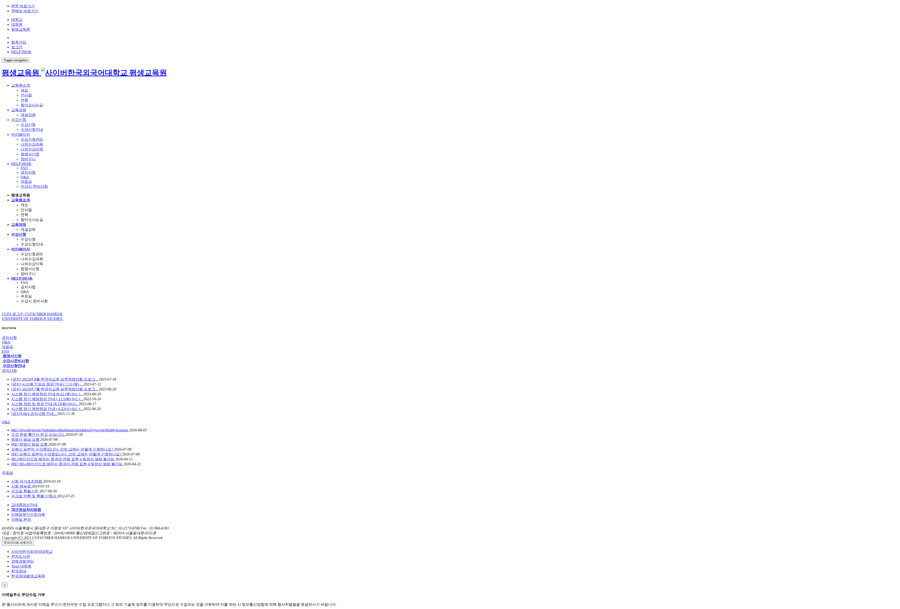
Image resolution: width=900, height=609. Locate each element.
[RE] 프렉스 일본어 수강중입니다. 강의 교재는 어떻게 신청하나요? (66, 454)
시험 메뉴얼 (21, 486)
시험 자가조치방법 (27, 481)
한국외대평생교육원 (28, 576)
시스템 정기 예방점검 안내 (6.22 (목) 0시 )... (47, 394)
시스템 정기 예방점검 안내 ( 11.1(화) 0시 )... (47, 399)
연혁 (24, 100)
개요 (24, 90)
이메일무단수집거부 (28, 515)
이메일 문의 (21, 519)
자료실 (26, 181)
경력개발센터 (22, 561)
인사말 (26, 95)
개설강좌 (28, 115)
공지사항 (28, 172)
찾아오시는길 (32, 105)
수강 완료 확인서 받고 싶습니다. (38, 435)
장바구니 (28, 159)
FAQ (24, 168)
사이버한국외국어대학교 (31, 552)
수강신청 (28, 125)
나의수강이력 (32, 149)
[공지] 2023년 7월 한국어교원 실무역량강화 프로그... (55, 389)
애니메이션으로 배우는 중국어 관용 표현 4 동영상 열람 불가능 (63, 459)
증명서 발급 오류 (25, 439)
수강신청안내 (32, 130)
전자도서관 (20, 556)
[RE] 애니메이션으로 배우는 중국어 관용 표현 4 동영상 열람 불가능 (67, 464)
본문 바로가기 (23, 6)
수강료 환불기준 (25, 491)
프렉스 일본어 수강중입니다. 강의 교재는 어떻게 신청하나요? (62, 449)
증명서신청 (30, 154)
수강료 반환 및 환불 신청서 (34, 496)
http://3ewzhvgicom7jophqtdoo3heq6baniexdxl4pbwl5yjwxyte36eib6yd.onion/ (70, 430)
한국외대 (18, 571)
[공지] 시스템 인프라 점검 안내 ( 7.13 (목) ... (47, 384)
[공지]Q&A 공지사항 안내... (34, 414)
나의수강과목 (32, 144)
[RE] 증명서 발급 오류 (30, 444)
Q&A (25, 177)
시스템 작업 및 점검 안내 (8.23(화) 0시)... (45, 404)
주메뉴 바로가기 (24, 11)
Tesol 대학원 (21, 566)
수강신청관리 (32, 139)
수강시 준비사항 (34, 186)
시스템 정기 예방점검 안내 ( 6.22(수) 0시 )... (47, 409)
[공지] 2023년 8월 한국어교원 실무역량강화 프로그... (55, 379)
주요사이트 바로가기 (18, 542)
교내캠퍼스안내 (24, 505)
